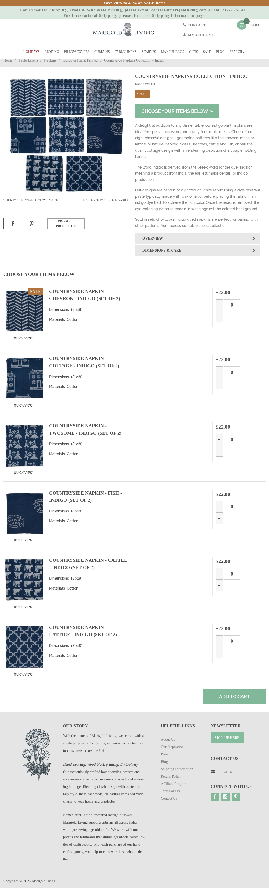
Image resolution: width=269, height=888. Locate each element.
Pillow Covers (76, 52)
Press (164, 754)
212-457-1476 (235, 10)
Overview (152, 238)
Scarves (149, 52)
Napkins (50, 60)
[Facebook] (215, 797)
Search (236, 52)
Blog (220, 52)
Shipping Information (173, 16)
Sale (207, 52)
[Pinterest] (236, 797)
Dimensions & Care (161, 250)
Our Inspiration (172, 747)
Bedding (52, 52)
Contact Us (169, 798)
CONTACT (196, 25)
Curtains (102, 52)
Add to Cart (234, 696)
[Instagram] (225, 797)
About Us (168, 740)
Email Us (225, 772)
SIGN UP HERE (227, 738)
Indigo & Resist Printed (80, 60)
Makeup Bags (172, 52)
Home (7, 60)
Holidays (31, 52)
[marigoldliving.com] (123, 30)
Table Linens (126, 52)
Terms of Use (171, 791)
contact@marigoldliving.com (179, 10)
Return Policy (171, 776)
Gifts (193, 52)
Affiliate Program (174, 784)
